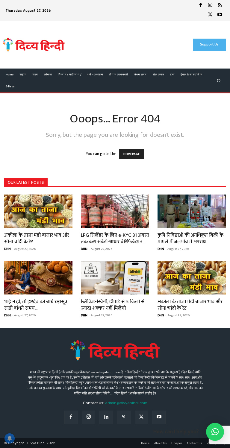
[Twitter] (210, 15)
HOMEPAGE (131, 154)
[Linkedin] (106, 417)
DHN (7, 249)
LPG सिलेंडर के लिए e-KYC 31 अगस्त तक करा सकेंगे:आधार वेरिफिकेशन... (115, 238)
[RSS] (220, 5)
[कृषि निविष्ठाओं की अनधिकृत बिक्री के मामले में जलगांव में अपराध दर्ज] (192, 211)
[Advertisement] (120, 44)
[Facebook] (200, 5)
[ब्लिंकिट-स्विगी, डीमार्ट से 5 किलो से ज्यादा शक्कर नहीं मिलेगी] (115, 278)
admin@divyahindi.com (126, 403)
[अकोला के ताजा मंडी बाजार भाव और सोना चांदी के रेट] (38, 211)
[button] (219, 80)
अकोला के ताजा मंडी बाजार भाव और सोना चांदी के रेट (36, 238)
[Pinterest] (124, 417)
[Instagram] (210, 5)
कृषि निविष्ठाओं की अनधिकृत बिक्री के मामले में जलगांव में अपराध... (190, 238)
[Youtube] (220, 15)
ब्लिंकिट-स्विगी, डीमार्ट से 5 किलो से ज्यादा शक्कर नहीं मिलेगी (113, 304)
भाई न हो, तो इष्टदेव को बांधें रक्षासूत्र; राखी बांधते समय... (36, 304)
